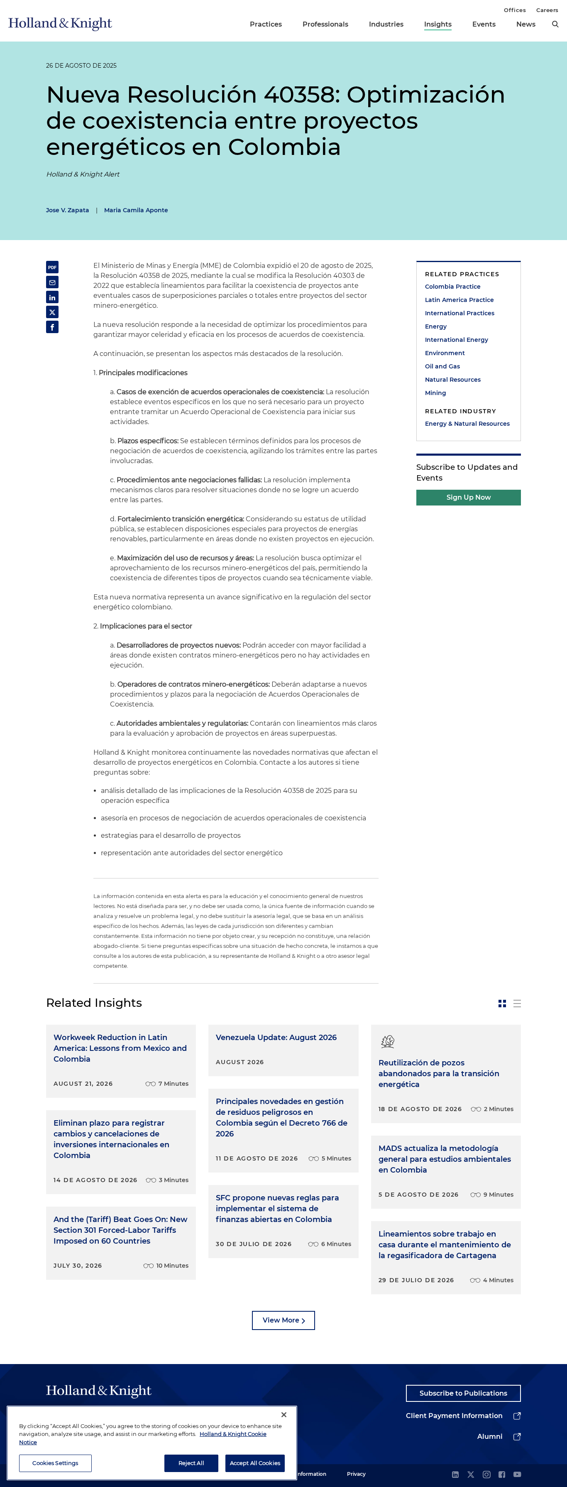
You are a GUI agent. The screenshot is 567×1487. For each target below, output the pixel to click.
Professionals (325, 24)
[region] (152, 1443)
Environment (445, 353)
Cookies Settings (55, 1463)
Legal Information (303, 1474)
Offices (515, 10)
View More (281, 1320)
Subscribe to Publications (463, 1393)
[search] (555, 24)
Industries (386, 24)
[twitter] (470, 1475)
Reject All (191, 1463)
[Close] (284, 1415)
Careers (547, 10)
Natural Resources (453, 379)
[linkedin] (455, 1475)
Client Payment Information (454, 1416)
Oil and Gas (442, 366)
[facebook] (502, 1475)
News (525, 24)
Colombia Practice (453, 286)
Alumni (490, 1436)
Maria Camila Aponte (136, 210)
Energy (436, 326)
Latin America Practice (459, 300)
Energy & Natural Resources (467, 423)
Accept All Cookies (255, 1463)
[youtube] (517, 1475)
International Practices (459, 313)
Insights (438, 24)
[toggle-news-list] (517, 1003)
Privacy (356, 1474)
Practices (266, 24)
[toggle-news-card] (502, 1003)
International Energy (456, 340)
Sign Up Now (469, 497)
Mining (435, 393)
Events (484, 24)
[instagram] (486, 1475)
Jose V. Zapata (67, 210)
